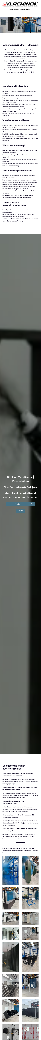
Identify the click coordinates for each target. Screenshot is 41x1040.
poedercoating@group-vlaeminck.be (20, 504)
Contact (20, 511)
